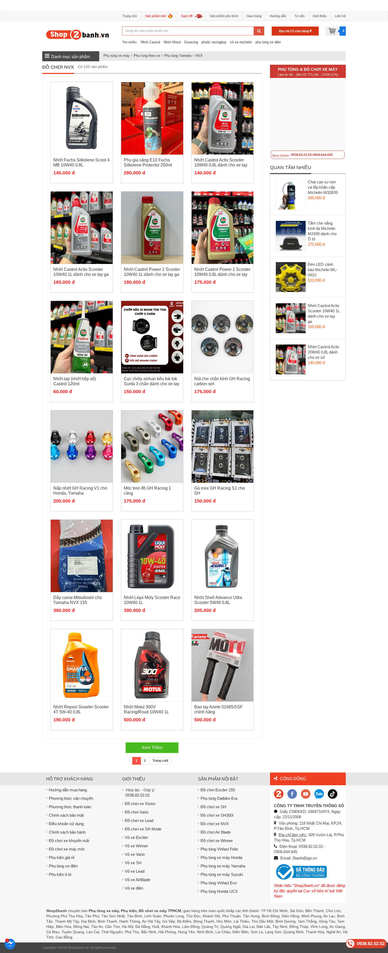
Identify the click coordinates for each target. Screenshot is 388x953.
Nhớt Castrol (150, 42)
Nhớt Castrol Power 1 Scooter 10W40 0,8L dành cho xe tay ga (222, 274)
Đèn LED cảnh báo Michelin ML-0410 (322, 269)
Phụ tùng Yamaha (177, 56)
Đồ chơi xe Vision (140, 803)
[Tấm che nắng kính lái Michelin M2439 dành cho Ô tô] (291, 237)
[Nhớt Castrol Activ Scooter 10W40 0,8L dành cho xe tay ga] (223, 118)
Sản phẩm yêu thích (224, 16)
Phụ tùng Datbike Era (219, 798)
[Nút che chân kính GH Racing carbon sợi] (223, 337)
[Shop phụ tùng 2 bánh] (292, 793)
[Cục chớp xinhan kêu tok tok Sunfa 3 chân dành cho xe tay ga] (152, 337)
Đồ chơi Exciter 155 (218, 790)
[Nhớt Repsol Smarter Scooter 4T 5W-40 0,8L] (82, 665)
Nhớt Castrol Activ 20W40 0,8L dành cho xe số (323, 352)
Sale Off (186, 16)
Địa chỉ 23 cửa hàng (294, 31)
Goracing (191, 42)
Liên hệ (340, 16)
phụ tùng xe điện (268, 42)
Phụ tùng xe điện (63, 866)
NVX (199, 56)
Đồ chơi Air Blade (216, 832)
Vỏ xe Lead (134, 871)
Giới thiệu (320, 16)
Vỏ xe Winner (136, 846)
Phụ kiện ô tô (60, 874)
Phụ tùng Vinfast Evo (219, 883)
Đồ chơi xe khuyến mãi (69, 840)
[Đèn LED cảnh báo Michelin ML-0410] (291, 278)
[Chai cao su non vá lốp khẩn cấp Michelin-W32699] (291, 196)
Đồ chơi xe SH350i (217, 815)
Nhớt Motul (172, 42)
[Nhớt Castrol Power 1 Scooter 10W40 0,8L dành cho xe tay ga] (223, 228)
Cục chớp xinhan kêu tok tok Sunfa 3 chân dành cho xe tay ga (151, 383)
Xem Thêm (152, 747)
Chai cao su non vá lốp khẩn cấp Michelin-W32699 (323, 187)
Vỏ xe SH (133, 863)
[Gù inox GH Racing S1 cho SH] (223, 446)
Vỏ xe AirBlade (137, 879)
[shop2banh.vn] (305, 793)
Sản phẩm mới (155, 16)
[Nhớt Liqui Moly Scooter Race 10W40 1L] (152, 556)
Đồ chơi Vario (136, 812)
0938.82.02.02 (137, 795)
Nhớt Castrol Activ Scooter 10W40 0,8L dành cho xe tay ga (220, 165)
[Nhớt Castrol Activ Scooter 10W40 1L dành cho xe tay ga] (82, 228)
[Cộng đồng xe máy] (278, 793)
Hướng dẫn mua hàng (68, 790)
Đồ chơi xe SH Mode (143, 829)
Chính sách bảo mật (66, 815)
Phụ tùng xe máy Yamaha (223, 866)
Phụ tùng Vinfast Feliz (219, 849)
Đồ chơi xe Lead (139, 820)
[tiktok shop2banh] (332, 793)
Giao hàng (254, 16)
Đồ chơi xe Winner (217, 840)
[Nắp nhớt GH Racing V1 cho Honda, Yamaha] (82, 446)
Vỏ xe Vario (135, 854)
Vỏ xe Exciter (136, 837)
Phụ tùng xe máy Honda (221, 857)
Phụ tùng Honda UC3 (219, 891)
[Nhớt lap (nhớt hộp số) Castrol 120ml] (82, 337)
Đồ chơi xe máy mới (66, 849)
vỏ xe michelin (241, 42)
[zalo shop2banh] (319, 793)
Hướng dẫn (278, 16)
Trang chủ (129, 16)
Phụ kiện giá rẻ (61, 857)
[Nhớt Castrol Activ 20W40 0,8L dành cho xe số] (291, 360)
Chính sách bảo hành (67, 832)
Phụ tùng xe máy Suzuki (222, 874)
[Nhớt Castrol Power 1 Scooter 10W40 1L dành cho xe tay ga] (152, 228)
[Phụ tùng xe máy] (77, 34)
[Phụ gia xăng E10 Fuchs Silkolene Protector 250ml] (152, 118)
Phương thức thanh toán (70, 807)
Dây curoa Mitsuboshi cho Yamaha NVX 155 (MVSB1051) (77, 602)
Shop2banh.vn (78, 948)
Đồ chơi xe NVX (215, 823)
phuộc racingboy (213, 42)
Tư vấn (300, 16)
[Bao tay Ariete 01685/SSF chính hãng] (223, 665)
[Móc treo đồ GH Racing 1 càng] (152, 446)
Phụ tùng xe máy (116, 56)
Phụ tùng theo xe (147, 56)
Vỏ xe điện (134, 888)
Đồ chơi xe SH (213, 807)
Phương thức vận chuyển (71, 798)
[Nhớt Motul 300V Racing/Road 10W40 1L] (152, 665)
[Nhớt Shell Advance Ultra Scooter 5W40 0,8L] (223, 556)
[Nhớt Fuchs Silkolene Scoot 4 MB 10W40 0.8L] (82, 118)
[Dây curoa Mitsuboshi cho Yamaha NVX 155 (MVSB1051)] (82, 556)
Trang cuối (160, 761)
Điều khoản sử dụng (66, 823)
